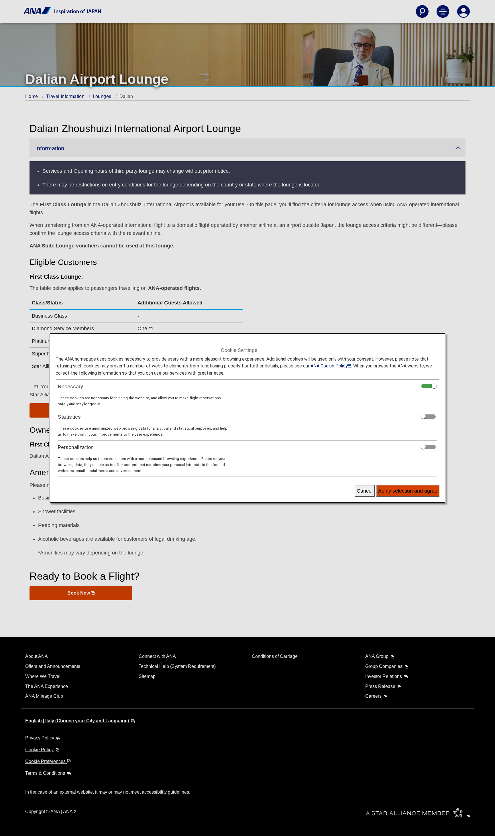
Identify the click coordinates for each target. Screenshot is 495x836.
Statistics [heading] (69, 417)
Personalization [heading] (76, 447)
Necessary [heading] (70, 386)
